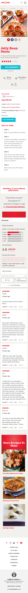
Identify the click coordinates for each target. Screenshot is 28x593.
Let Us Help (14, 550)
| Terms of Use (19, 582)
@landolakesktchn (15, 207)
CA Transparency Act (14, 589)
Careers (14, 565)
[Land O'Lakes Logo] (5, 3)
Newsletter (14, 556)
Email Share (15, 39)
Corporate (14, 559)
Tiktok (14, 542)
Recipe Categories (14, 553)
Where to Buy (14, 547)
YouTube (21, 542)
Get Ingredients (11, 67)
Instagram (10, 542)
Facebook (12, 39)
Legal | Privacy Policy (10, 582)
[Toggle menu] (25, 3)
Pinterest (8, 39)
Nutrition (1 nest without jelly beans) (14, 189)
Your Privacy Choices (14, 586)
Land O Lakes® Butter (13, 107)
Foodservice (14, 562)
